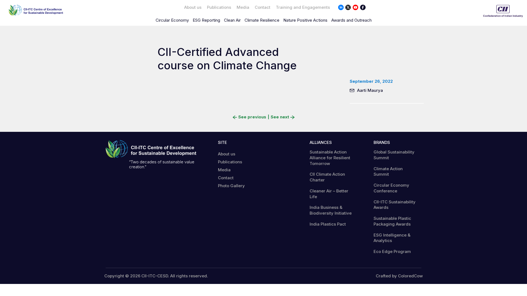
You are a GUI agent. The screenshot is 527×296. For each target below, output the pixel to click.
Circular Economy (172, 20)
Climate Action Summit (388, 171)
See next (280, 117)
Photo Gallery (231, 185)
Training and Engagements (303, 7)
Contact (262, 7)
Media (243, 7)
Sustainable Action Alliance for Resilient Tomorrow (330, 157)
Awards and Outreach (351, 20)
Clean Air (232, 20)
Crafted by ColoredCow (399, 276)
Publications (219, 7)
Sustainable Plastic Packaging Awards (392, 221)
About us (192, 7)
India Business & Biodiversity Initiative (331, 210)
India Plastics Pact (328, 224)
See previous (252, 117)
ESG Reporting (206, 20)
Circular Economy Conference (391, 188)
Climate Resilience (262, 20)
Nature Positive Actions (305, 20)
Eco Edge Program (392, 251)
